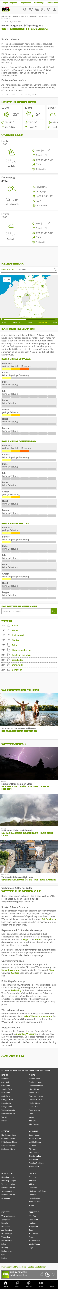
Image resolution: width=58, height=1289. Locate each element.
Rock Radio (5, 1093)
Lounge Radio (6, 1107)
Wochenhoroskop (8, 1184)
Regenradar (26, 3)
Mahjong (4, 1248)
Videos (31, 1184)
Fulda (14, 645)
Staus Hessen (34, 1135)
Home (6, 1286)
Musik (17, 1286)
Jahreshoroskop (7, 1191)
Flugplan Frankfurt (36, 1163)
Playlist (31, 8)
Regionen (6, 1131)
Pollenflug (39, 3)
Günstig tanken (35, 1156)
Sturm (52, 970)
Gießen (15, 640)
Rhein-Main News (8, 1146)
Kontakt (32, 1223)
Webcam (48, 8)
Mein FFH (54, 8)
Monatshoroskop (8, 1188)
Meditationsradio (8, 1114)
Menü (52, 1286)
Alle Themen (34, 1124)
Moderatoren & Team (37, 1191)
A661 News (34, 1153)
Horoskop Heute (8, 1177)
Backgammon (6, 1251)
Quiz (3, 1255)
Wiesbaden (17, 660)
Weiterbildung (34, 1244)
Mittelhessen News (9, 1142)
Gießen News (34, 1103)
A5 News (32, 1149)
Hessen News (34, 1079)
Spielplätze (5, 1220)
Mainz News (34, 1089)
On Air (32, 1174)
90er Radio (5, 1086)
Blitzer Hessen (35, 1139)
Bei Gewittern (49, 919)
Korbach (16, 630)
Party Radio (6, 1103)
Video (41, 1286)
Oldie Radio (5, 1096)
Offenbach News (35, 1100)
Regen (26, 939)
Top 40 (4, 1117)
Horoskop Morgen (8, 1181)
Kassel (15, 626)
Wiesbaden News (36, 1086)
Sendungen (33, 1177)
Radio (4, 1075)
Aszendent (5, 1198)
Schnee (38, 939)
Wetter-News (12, 744)
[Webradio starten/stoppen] (47, 1274)
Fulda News (33, 1107)
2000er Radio (6, 1089)
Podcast (29, 1286)
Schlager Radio (7, 1100)
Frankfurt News (35, 1082)
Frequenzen (33, 1227)
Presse (31, 1237)
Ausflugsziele (6, 1230)
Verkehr (33, 1131)
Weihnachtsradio (8, 1110)
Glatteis (15, 973)
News (32, 1075)
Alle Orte (32, 1121)
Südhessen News (8, 1149)
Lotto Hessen (6, 1241)
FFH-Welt (34, 1212)
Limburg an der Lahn (22, 650)
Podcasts (32, 1195)
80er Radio (5, 1082)
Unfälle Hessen (35, 1142)
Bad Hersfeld (18, 635)
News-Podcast (35, 1198)
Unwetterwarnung (10, 970)
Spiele (3, 1244)
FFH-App (32, 1216)
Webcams (33, 1188)
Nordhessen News (8, 1135)
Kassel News (34, 1093)
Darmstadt (17, 665)
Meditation (5, 1227)
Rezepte (4, 1223)
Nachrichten (6, 16)
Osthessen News (8, 1139)
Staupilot (37, 8)
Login (31, 1248)
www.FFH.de (18, 1071)
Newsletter (33, 1220)
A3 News (32, 1146)
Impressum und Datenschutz (13, 1267)
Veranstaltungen (7, 1216)
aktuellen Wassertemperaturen (36, 1016)
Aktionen (32, 1181)
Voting (31, 1205)
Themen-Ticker (35, 1202)
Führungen (33, 1234)
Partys (4, 1258)
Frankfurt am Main (21, 655)
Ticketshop (5, 1237)
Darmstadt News (36, 1096)
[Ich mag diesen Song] (42, 1274)
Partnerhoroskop (8, 1195)
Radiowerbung (34, 1241)
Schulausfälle (34, 1167)
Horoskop (7, 1174)
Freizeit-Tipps (6, 1234)
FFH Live (5, 1079)
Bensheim (17, 670)
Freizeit (5, 1212)
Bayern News (34, 1110)
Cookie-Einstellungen (37, 1267)
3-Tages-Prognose (9, 3)
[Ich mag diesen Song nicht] (53, 1274)
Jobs (31, 1230)
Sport (31, 1114)
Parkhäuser (33, 1160)
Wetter (43, 8)
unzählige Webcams (26, 1034)
